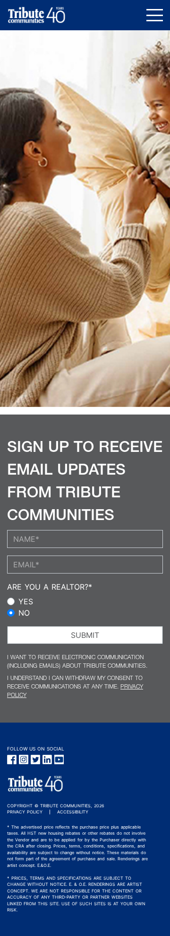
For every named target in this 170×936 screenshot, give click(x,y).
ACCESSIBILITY (72, 811)
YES (25, 601)
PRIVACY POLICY (24, 811)
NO (24, 613)
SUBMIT (85, 635)
